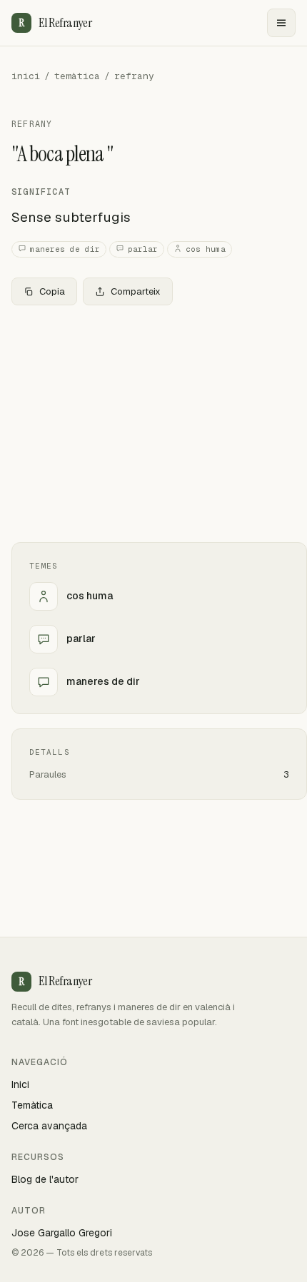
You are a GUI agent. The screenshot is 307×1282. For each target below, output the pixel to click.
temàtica (77, 76)
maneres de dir (65, 249)
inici (25, 76)
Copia (52, 291)
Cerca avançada (49, 1125)
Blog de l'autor (45, 1179)
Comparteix (136, 291)
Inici (20, 1084)
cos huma (206, 249)
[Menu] (281, 23)
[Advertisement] (153, 423)
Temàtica (32, 1105)
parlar (143, 249)
